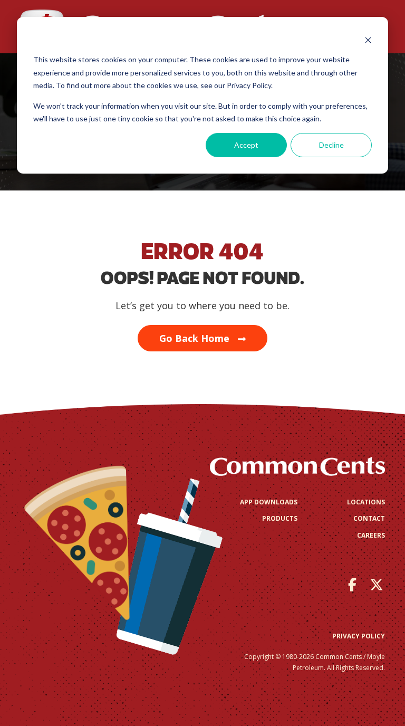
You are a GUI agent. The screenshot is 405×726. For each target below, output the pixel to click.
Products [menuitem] (279, 518)
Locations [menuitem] (366, 502)
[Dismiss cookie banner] (368, 39)
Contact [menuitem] (369, 518)
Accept (246, 144)
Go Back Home (194, 338)
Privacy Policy (358, 636)
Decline (331, 144)
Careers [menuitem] (371, 535)
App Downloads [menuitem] (268, 502)
